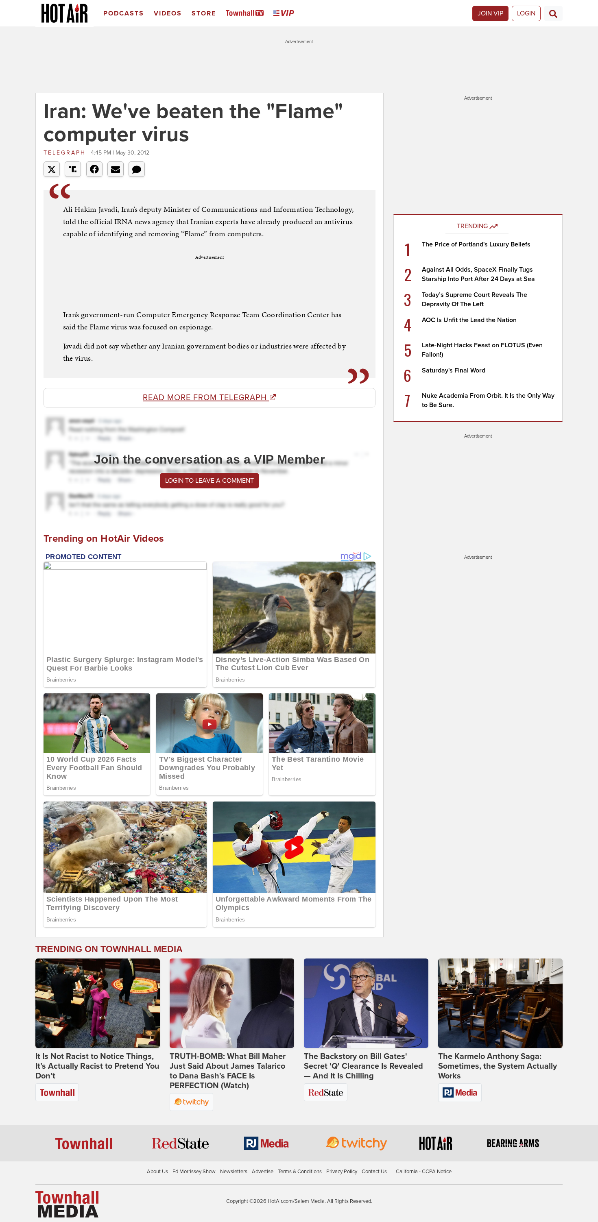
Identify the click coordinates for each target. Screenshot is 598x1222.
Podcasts (123, 13)
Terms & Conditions (300, 1171)
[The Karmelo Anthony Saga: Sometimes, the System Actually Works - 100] (500, 1003)
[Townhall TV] (246, 13)
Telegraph (66, 152)
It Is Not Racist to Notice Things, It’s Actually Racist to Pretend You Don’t (97, 1066)
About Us (157, 1171)
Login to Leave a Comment (209, 481)
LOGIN (526, 13)
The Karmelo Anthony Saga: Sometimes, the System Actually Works (497, 1066)
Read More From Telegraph (206, 398)
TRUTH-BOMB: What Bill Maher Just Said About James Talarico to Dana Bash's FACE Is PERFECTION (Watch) (228, 1071)
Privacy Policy (341, 1171)
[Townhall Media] (66, 1204)
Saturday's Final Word (453, 370)
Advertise (262, 1171)
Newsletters (233, 1171)
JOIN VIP (490, 13)
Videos (168, 13)
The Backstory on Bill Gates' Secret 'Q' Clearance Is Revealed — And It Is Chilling (363, 1066)
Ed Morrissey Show (194, 1171)
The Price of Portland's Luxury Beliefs (476, 244)
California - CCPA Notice (424, 1171)
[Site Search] (553, 13)
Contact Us (374, 1171)
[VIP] (285, 13)
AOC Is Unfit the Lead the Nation (469, 320)
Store (204, 13)
